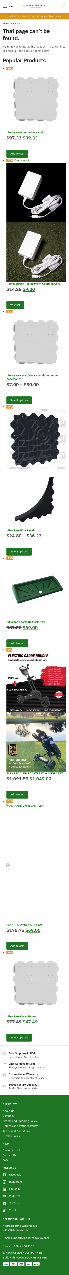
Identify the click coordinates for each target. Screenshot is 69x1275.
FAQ (5, 1160)
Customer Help (12, 1150)
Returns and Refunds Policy (20, 1126)
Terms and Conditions (16, 1131)
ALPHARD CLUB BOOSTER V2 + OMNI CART (34, 773)
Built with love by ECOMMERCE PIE (25, 1257)
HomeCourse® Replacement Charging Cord (33, 283)
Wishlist (15, 305)
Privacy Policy (11, 1136)
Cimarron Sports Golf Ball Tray (25, 622)
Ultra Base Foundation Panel (24, 132)
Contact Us (9, 1155)
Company (8, 1116)
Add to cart (17, 153)
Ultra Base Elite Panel (20, 530)
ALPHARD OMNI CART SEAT (24, 924)
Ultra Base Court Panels (21, 1016)
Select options (19, 400)
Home (6, 23)
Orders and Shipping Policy (20, 1121)
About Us (8, 1111)
